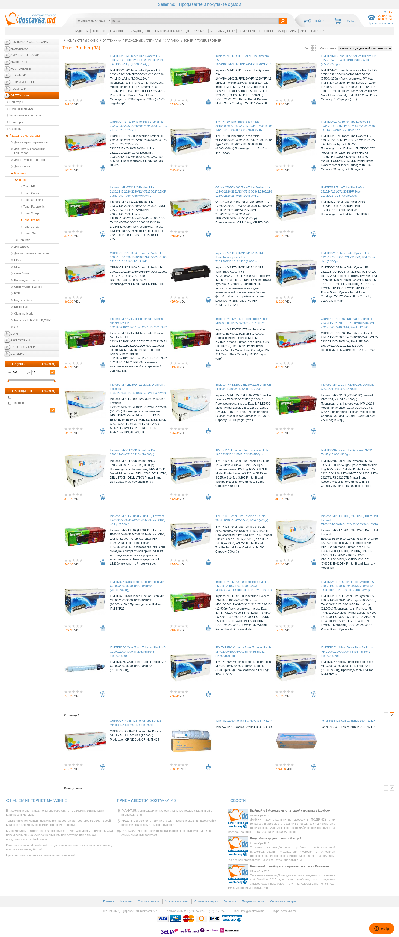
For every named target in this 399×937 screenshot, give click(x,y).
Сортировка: (328, 48)
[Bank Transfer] (214, 918)
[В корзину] (102, 102)
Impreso (19, 403)
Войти (320, 21)
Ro (385, 12)
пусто (349, 20)
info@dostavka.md (252, 911)
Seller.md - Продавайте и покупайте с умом (199, 4)
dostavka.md (289, 911)
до (29, 372)
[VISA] (163, 918)
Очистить (48, 364)
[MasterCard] (188, 918)
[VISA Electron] (175, 918)
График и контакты (381, 23)
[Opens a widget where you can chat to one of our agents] (381, 929)
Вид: (307, 48)
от (10, 372)
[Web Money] (232, 918)
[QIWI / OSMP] (201, 918)
